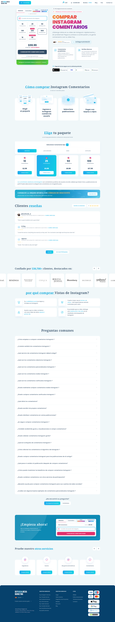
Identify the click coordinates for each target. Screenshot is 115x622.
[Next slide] (98, 268)
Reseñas (58, 601)
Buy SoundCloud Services (45, 608)
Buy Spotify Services (44, 610)
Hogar (57, 595)
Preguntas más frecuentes (62, 599)
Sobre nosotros (59, 597)
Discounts (58, 603)
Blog (57, 606)
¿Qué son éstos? (32, 13)
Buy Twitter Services (44, 603)
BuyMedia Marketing (5, 2)
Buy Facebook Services (44, 599)
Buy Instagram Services (44, 595)
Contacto (75, 601)
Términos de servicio (78, 599)
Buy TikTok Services (43, 601)
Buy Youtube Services (44, 606)
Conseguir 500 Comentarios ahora (32, 52)
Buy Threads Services (44, 597)
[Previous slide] (94, 268)
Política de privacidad (78, 597)
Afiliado (74, 595)
